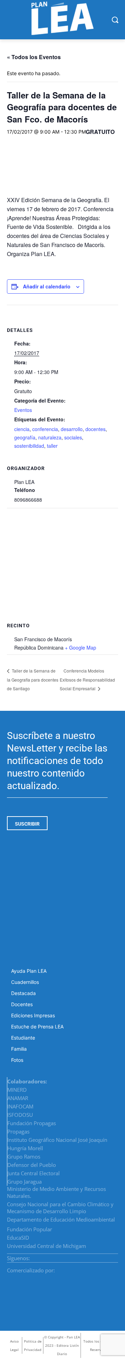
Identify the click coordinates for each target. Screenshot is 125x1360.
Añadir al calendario (46, 286)
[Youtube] (115, 1256)
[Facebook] (90, 1256)
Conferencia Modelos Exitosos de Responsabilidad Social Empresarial (87, 680)
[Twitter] (107, 1256)
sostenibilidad (29, 445)
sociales (73, 437)
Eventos (23, 409)
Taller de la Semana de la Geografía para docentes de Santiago (32, 680)
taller (52, 445)
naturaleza (49, 437)
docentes (95, 429)
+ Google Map (80, 647)
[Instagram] (99, 1256)
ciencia (22, 429)
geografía (24, 437)
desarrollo (72, 429)
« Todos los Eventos (34, 57)
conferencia (45, 429)
